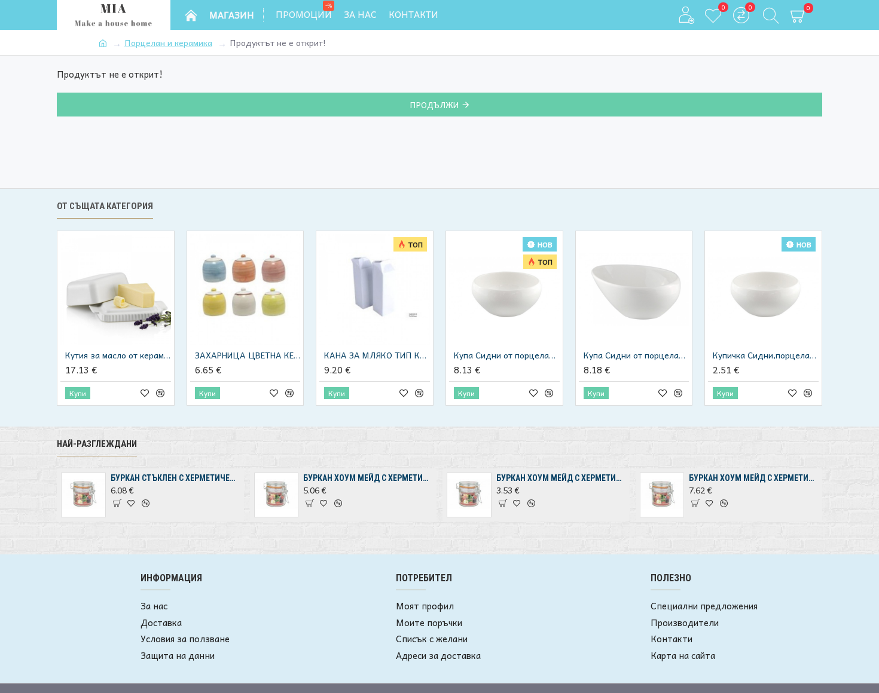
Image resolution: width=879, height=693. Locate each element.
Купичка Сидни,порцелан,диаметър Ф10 (766, 354)
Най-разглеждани (97, 444)
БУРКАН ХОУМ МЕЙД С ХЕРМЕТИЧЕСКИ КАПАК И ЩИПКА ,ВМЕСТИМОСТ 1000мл (753, 478)
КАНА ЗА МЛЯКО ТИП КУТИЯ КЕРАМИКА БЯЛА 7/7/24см (377, 354)
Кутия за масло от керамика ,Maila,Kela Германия (118, 354)
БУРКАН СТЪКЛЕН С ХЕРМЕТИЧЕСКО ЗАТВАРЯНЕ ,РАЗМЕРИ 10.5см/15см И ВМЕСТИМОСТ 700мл (175, 478)
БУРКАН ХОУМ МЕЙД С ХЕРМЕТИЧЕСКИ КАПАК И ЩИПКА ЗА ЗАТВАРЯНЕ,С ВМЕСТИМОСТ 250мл (560, 478)
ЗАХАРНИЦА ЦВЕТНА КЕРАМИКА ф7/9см (248, 354)
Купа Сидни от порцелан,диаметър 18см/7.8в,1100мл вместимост (507, 354)
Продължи (434, 104)
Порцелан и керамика (168, 42)
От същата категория (105, 206)
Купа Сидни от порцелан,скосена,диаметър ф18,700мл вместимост (636, 354)
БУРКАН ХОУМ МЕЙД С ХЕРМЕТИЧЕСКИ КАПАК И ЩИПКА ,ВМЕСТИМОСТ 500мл (367, 478)
